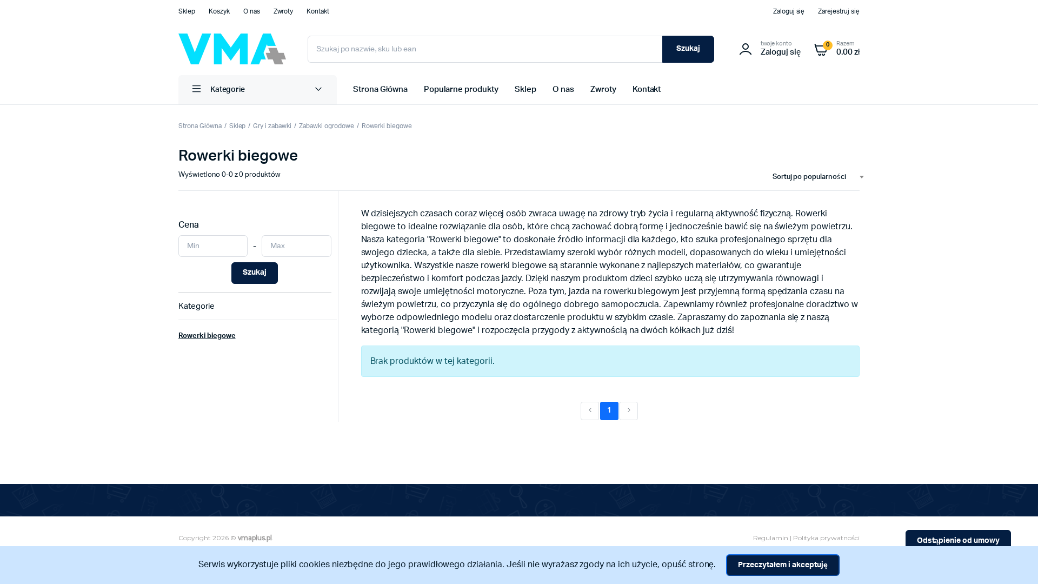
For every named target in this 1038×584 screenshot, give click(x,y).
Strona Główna (380, 89)
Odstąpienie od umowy (958, 541)
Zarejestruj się (839, 11)
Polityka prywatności (826, 538)
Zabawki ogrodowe (326, 126)
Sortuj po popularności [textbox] (809, 177)
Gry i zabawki (272, 126)
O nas (251, 11)
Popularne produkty (461, 89)
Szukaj (688, 48)
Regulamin (770, 538)
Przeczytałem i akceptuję (782, 565)
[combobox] (814, 177)
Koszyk (219, 11)
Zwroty (284, 11)
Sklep (186, 11)
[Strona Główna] (232, 49)
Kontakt (318, 11)
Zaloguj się (789, 11)
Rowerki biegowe (387, 126)
